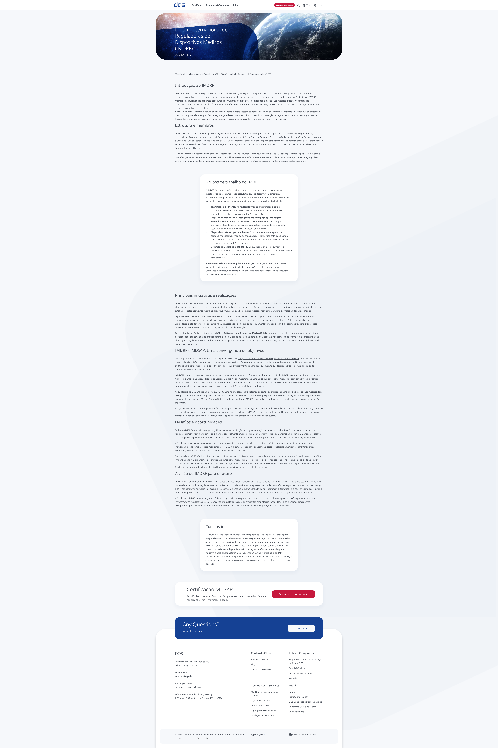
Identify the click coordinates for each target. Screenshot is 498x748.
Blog (253, 664)
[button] (307, 5)
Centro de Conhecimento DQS (207, 74)
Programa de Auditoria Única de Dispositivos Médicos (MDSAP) (269, 358)
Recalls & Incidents (298, 668)
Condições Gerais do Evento (302, 706)
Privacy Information (298, 696)
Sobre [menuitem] (236, 5)
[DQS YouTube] (207, 738)
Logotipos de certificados (263, 710)
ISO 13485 (285, 250)
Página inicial (180, 74)
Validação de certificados (263, 715)
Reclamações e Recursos (301, 673)
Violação (293, 677)
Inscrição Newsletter (261, 669)
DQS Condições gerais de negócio (305, 701)
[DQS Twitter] (180, 738)
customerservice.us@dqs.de (189, 687)
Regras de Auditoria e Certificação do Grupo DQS (305, 661)
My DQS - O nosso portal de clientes (264, 693)
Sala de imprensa (259, 659)
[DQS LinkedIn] (198, 738)
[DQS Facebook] (189, 738)
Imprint (292, 691)
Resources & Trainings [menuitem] (217, 5)
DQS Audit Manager (261, 700)
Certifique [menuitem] (197, 5)
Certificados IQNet (260, 705)
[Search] (298, 5)
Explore (190, 74)
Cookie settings (296, 711)
